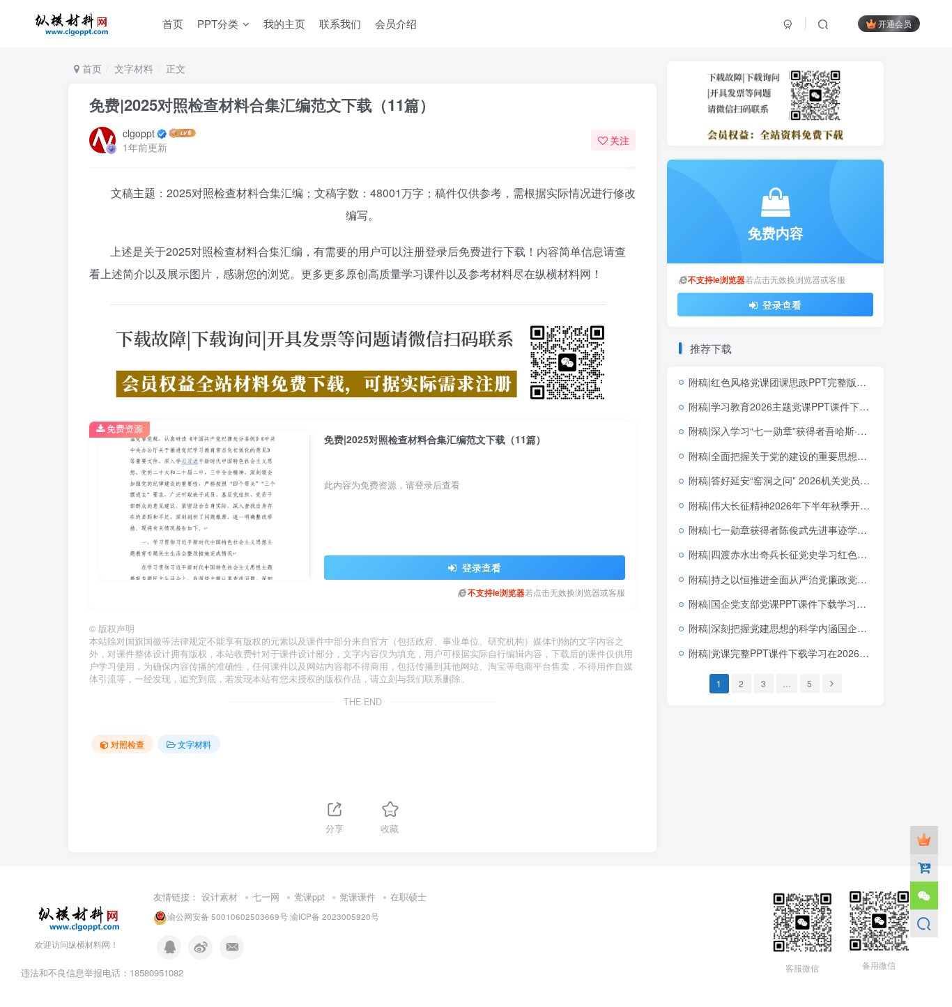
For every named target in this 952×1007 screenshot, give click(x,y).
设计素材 (219, 896)
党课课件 (357, 896)
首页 (90, 68)
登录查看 (480, 567)
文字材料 (133, 68)
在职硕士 (408, 896)
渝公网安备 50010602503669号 (227, 916)
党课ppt (309, 896)
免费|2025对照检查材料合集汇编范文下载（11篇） (262, 104)
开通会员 (895, 23)
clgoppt (139, 133)
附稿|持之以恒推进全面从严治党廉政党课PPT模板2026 (808, 579)
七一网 (265, 896)
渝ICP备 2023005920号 (334, 916)
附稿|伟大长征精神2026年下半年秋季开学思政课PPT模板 (813, 505)
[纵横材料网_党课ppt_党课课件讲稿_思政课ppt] (80, 916)
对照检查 (127, 744)
